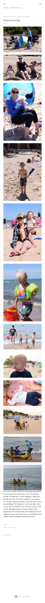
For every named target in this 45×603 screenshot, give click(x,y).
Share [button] (5, 524)
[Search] (40, 3)
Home (5, 8)
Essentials (14, 8)
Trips (14, 527)
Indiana (10, 527)
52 (21, 8)
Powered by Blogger (24, 596)
